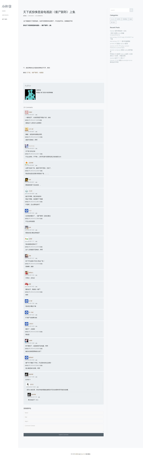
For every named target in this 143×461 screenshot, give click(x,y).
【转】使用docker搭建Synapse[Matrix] (117, 34)
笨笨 (30, 179)
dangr (30, 210)
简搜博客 (31, 374)
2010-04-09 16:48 (29, 343)
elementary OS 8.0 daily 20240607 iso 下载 (121, 38)
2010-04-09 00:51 (29, 114)
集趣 (30, 284)
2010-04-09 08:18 (29, 148)
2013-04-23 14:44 (31, 387)
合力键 (30, 301)
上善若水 (31, 323)
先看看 (30, 239)
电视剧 (41, 72)
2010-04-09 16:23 (29, 315)
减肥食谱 (31, 357)
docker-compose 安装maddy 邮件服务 (121, 51)
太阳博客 (31, 163)
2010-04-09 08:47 (29, 165)
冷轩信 (38, 90)
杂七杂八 (113, 22)
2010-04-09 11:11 (29, 241)
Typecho (83, 454)
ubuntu (113, 19)
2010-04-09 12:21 (29, 258)
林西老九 (31, 272)
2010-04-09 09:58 (29, 193)
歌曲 (131, 19)
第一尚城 (31, 312)
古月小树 (31, 129)
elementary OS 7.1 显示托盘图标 (120, 41)
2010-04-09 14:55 (29, 286)
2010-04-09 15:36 (29, 303)
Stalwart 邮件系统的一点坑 (118, 31)
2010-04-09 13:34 (29, 275)
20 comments (39, 15)
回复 (36, 114)
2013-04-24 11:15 (32, 397)
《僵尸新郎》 (35, 72)
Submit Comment (63, 434)
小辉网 (30, 340)
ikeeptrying (31, 146)
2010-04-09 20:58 (29, 360)
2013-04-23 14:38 (29, 377)
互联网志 (125, 19)
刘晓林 (30, 112)
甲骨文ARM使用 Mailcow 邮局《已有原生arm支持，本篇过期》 (121, 55)
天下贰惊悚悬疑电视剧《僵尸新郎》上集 (49, 12)
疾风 (30, 227)
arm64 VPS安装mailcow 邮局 (119, 43)
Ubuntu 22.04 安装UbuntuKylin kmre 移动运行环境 (121, 61)
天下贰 (28, 72)
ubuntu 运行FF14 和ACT (117, 58)
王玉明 (30, 191)
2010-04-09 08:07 (29, 131)
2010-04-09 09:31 (29, 182)
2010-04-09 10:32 (29, 213)
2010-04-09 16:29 (29, 326)
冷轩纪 (118, 19)
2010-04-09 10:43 (29, 230)
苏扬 (30, 255)
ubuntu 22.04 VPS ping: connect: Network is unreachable (119, 47)
